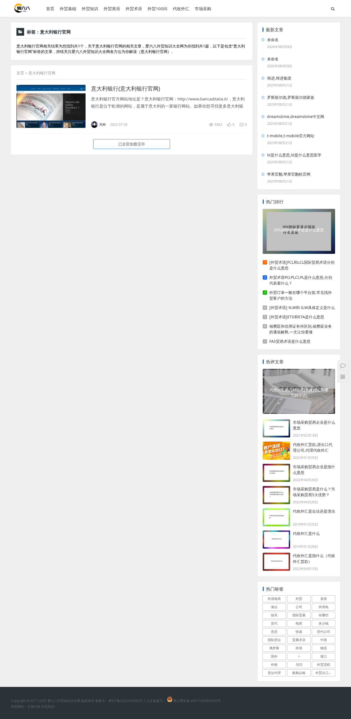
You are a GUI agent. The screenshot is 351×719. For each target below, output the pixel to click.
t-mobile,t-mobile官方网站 (290, 135)
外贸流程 (323, 664)
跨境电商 (274, 598)
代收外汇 (181, 8)
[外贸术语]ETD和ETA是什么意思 (296, 316)
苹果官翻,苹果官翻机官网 (288, 174)
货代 (274, 623)
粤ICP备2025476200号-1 (127, 700)
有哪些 (324, 615)
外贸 (299, 598)
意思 (274, 631)
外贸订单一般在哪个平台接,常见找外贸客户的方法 (300, 295)
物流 (323, 648)
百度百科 (34, 706)
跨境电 (324, 607)
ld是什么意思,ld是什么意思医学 (294, 155)
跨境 (299, 648)
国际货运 (274, 639)
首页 (50, 8)
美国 (323, 598)
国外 (274, 656)
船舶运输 (298, 672)
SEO (299, 664)
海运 (274, 607)
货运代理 (274, 672)
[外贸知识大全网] (21, 11)
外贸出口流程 (325, 672)
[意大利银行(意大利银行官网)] (51, 106)
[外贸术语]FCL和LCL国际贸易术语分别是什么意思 (302, 265)
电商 (299, 623)
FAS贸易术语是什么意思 (289, 341)
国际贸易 (298, 615)
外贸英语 (112, 8)
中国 (323, 639)
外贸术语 (134, 8)
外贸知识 (90, 8)
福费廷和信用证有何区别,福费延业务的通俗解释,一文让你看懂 (300, 329)
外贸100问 (157, 8)
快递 (299, 631)
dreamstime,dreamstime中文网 (295, 116)
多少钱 (324, 623)
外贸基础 (68, 8)
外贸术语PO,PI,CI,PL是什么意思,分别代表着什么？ (300, 280)
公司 (299, 607)
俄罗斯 (274, 648)
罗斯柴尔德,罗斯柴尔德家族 (290, 97)
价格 (274, 664)
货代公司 (323, 631)
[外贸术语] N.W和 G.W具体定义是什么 (302, 307)
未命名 (273, 39)
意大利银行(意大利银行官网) (125, 88)
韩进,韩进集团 (279, 78)
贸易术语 (298, 639)
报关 (274, 615)
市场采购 (203, 8)
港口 (323, 656)
